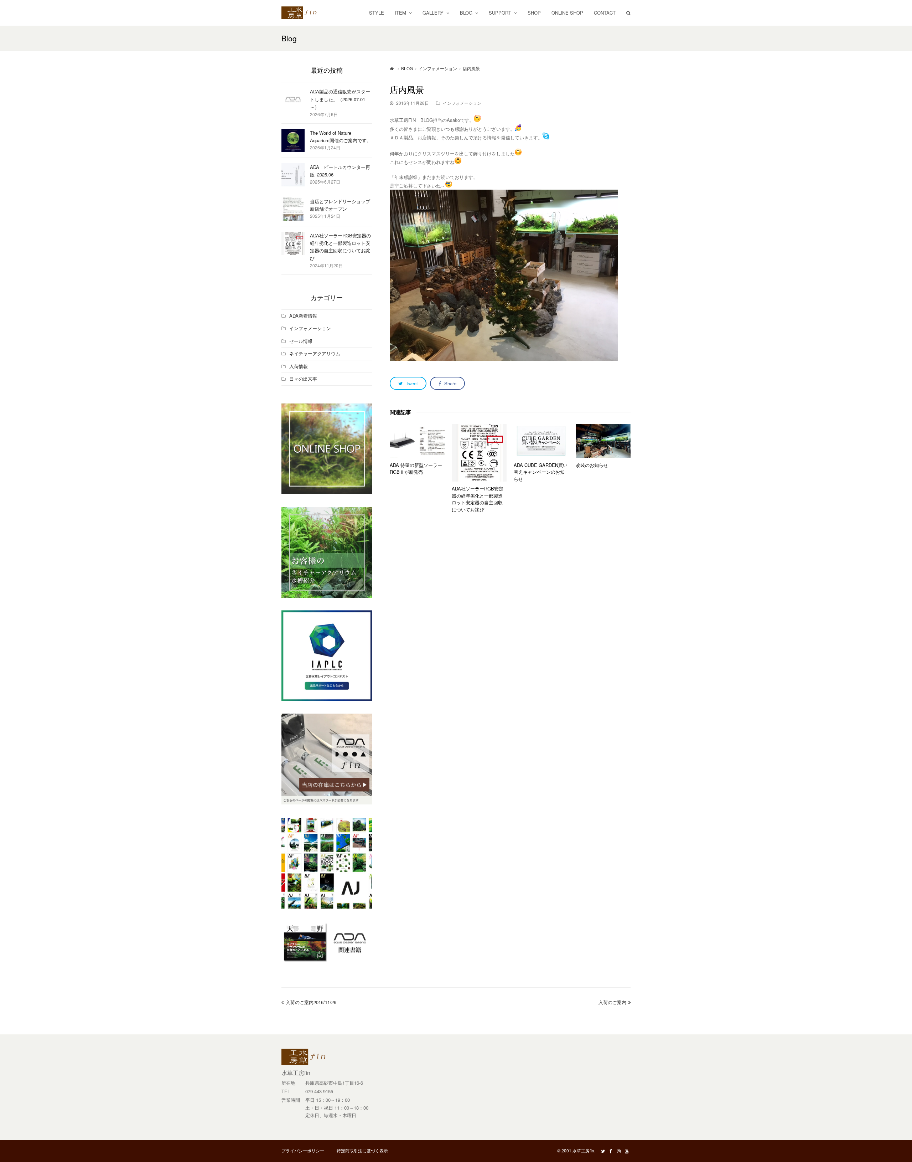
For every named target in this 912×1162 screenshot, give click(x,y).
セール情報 (300, 341)
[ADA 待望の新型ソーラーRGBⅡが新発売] (417, 441)
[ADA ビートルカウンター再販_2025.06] (293, 174)
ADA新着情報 (303, 315)
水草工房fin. (583, 1150)
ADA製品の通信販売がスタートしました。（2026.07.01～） (340, 99)
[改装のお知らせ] (603, 441)
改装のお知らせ (592, 465)
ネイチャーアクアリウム (314, 353)
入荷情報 (298, 366)
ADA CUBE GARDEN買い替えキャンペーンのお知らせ (541, 472)
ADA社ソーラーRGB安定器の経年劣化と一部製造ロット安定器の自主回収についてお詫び (477, 499)
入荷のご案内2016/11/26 (311, 1002)
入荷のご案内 (612, 1002)
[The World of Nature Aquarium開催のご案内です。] (293, 140)
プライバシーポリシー (302, 1150)
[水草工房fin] (302, 12)
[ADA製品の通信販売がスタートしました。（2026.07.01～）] (293, 99)
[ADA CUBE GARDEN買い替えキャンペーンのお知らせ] (541, 441)
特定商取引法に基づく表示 (362, 1150)
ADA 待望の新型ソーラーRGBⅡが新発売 (416, 468)
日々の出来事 (303, 378)
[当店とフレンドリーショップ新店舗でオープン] (293, 209)
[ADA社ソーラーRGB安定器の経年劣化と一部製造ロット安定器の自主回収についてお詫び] (479, 453)
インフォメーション (462, 103)
